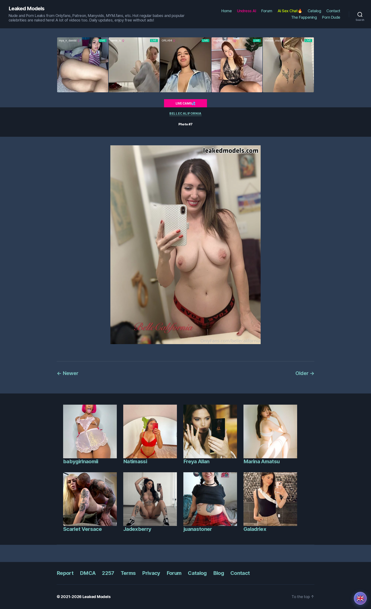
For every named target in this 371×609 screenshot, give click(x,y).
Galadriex (254, 529)
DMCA (88, 573)
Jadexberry (137, 529)
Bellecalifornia (185, 113)
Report (65, 573)
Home (226, 11)
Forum (266, 11)
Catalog (314, 11)
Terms (128, 573)
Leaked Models (26, 8)
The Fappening (304, 17)
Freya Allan (196, 461)
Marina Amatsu (261, 461)
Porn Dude (331, 17)
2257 (108, 573)
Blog (218, 573)
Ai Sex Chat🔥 (290, 11)
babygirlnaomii (80, 461)
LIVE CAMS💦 (185, 103)
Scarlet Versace (82, 529)
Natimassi (135, 461)
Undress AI (246, 11)
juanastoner (197, 529)
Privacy (151, 573)
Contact (333, 11)
